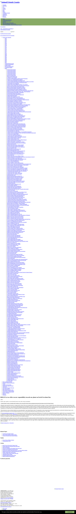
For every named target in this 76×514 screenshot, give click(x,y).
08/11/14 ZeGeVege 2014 (11, 253)
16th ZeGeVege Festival (11, 69)
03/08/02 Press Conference (12, 379)
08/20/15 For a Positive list (12, 242)
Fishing (4, 11)
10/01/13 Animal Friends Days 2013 (13, 261)
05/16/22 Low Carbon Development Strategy (15, 151)
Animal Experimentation (9, 64)
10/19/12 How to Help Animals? (13, 277)
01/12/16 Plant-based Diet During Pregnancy (15, 237)
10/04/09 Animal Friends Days (12, 299)
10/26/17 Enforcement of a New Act (13, 213)
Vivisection (5, 5)
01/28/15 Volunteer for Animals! (12, 248)
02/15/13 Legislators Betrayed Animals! (14, 270)
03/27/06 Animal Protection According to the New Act (16, 337)
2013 (6, 50)
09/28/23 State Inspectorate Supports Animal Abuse (16, 115)
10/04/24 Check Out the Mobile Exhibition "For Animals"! (17, 84)
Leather (4, 7)
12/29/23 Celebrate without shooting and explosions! (16, 106)
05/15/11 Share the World (11, 292)
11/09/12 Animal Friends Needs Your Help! (14, 276)
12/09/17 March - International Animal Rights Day (16, 210)
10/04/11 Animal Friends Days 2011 (13, 290)
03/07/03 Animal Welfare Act (12, 363)
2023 (6, 40)
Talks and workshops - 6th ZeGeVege (9, 23)
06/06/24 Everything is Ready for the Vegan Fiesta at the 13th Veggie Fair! (20, 90)
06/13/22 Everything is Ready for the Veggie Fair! (16, 146)
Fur (3, 6)
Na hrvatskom (2, 26)
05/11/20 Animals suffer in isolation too (14, 186)
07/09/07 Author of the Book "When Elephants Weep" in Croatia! (18, 324)
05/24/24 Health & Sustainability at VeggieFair (15, 92)
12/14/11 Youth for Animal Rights (13, 288)
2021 (6, 42)
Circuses (4, 8)
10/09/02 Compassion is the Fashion (13, 368)
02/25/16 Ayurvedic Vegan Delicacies (13, 235)
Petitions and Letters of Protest (8, 385)
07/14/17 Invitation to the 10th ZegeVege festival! (16, 220)
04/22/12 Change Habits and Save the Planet (15, 285)
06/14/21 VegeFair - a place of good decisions (15, 162)
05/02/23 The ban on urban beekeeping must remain (16, 126)
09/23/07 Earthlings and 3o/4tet (12, 322)
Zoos (3, 9)
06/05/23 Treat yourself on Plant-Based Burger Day (16, 123)
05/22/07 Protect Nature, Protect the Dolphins (15, 325)
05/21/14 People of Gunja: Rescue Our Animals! (15, 255)
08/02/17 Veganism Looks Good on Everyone (15, 218)
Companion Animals (6, 12)
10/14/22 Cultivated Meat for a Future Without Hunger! (17, 139)
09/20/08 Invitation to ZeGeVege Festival (14, 309)
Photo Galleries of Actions (7, 381)
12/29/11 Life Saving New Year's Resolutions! (15, 287)
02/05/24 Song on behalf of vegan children (14, 103)
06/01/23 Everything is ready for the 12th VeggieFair (16, 124)
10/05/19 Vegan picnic (11, 190)
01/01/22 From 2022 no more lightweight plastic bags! (16, 158)
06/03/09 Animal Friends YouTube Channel (14, 303)
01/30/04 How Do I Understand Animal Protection (16, 356)
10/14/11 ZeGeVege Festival (12, 289)
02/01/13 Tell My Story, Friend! (12, 271)
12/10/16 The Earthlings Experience (13, 227)
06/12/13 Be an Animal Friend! (12, 266)
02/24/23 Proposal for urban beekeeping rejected (15, 129)
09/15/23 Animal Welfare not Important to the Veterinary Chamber (18, 118)
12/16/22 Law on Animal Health (13, 133)
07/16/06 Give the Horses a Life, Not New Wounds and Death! (18, 332)
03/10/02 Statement (10, 378)
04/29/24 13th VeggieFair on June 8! (13, 96)
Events (4, 383)
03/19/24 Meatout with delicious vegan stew (15, 101)
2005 (6, 58)
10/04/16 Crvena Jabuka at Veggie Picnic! (14, 230)
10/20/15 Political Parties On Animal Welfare (15, 240)
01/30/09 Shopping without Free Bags (14, 306)
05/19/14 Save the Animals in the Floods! (14, 256)
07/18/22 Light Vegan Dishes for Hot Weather (15, 145)
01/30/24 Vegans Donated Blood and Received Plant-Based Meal (18, 104)
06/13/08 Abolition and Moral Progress (14, 315)
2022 (6, 41)
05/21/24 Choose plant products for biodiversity (15, 94)
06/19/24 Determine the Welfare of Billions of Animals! (17, 89)
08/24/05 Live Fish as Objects (12, 344)
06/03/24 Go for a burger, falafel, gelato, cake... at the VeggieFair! (18, 91)
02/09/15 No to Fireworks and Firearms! (14, 247)
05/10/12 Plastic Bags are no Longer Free (14, 284)
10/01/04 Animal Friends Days (12, 350)
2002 (6, 61)
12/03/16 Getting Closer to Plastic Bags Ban (15, 228)
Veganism (4, 4)
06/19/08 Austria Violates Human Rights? (14, 314)
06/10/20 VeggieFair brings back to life (14, 184)
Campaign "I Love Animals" (12, 77)
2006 (6, 57)
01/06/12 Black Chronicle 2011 (12, 286)
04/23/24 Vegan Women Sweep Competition (15, 97)
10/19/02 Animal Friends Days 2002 (13, 365)
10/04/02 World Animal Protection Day (14, 369)
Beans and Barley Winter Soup (8, 22)
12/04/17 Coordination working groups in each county (16, 211)
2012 (6, 51)
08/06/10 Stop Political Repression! (13, 297)
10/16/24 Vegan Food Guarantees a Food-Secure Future (17, 82)
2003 (6, 60)
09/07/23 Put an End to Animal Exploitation (15, 120)
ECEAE (5, 498)
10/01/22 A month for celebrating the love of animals (16, 142)
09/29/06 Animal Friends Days (12, 331)
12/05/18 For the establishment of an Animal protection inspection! (18, 202)
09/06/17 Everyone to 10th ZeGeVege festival (15, 216)
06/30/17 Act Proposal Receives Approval (14, 221)
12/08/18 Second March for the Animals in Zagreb (16, 201)
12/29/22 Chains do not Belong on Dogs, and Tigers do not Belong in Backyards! (21, 132)
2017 (6, 46)
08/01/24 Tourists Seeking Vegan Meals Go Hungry (16, 87)
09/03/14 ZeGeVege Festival (12, 252)
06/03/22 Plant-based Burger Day (13, 149)
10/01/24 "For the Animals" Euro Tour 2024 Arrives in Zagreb (18, 85)
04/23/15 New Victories (11, 246)
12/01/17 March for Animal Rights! (13, 212)
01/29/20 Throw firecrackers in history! (14, 188)
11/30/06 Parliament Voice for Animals (14, 329)
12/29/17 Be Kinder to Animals (12, 208)
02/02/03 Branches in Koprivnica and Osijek (15, 364)
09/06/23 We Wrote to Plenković (13, 121)
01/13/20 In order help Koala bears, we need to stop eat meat (17, 189)
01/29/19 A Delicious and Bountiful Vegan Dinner (16, 197)
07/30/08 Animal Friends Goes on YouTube (14, 312)
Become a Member (6, 392)
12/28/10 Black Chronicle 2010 (12, 293)
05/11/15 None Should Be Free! (12, 245)
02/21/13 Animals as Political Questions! (14, 269)
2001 (6, 62)
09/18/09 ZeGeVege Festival (12, 301)
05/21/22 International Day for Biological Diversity (16, 150)
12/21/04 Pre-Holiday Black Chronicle (14, 348)
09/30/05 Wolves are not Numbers (13, 341)
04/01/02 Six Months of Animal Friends (14, 375)
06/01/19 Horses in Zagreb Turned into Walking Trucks (17, 192)
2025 (6, 38)
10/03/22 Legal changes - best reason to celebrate (15, 141)
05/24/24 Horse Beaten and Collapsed (13, 93)
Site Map (2, 33)
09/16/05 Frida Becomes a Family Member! (14, 342)
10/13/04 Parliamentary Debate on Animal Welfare (16, 349)
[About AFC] (59, 488)
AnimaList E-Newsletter (7, 384)
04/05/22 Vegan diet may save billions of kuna (15, 155)
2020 (6, 43)
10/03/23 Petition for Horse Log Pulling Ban (15, 114)
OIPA (12, 498)
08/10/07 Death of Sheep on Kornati (13, 323)
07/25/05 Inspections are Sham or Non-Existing (15, 345)
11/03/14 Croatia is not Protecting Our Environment (16, 251)
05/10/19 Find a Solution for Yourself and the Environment (17, 194)
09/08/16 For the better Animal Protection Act (15, 232)
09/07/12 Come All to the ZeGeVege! (13, 281)
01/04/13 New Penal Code (11, 274)
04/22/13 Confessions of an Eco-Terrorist (14, 267)
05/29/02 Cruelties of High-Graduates (13, 372)
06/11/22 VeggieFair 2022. (11, 147)
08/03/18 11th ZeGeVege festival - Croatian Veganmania (17, 204)
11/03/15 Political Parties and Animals (13, 239)
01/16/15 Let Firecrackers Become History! (14, 249)
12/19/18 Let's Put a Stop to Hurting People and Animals (17, 200)
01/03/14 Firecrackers (11, 258)
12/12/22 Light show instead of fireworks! (14, 135)
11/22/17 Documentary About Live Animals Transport (12, 24)
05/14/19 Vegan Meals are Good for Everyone (15, 193)
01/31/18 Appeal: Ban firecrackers (13, 206)
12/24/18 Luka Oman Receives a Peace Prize (15, 198)
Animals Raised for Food (9, 63)
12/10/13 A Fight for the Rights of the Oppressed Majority (17, 259)
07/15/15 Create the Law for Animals (13, 243)
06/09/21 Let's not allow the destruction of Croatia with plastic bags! (19, 163)
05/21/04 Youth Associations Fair (13, 354)
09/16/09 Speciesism (10, 302)
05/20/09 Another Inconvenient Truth (9, 455)
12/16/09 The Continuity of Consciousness (14, 298)
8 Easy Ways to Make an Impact (8, 390)
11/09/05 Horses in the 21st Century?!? (14, 338)
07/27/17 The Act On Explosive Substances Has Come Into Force (18, 219)
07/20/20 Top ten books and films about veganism (16, 181)
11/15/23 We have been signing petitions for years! (16, 110)
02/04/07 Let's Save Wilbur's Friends (13, 326)
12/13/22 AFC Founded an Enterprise (13, 134)
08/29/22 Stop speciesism (11, 143)
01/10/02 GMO (10, 380)
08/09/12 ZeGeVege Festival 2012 (13, 282)
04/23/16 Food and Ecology (12, 234)
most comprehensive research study (8, 413)
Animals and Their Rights (7, 19)
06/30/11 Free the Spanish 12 (12, 291)
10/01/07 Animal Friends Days (12, 321)
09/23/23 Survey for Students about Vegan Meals (15, 116)
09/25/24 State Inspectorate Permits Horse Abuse (15, 86)
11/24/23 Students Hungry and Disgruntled (14, 108)
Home (4, 18)
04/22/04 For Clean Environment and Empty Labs (16, 355)
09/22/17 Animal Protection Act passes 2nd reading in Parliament (18, 215)
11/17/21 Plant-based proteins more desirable (15, 159)
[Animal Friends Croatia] (10, 2)
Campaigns (5, 13)
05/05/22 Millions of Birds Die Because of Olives (16, 152)
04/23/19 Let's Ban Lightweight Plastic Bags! (15, 196)
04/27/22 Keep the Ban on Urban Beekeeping (15, 153)
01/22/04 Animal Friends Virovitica (13, 357)
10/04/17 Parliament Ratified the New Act (14, 214)
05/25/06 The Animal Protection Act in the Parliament (16, 335)
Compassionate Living (7, 20)
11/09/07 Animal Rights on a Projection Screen (15, 318)
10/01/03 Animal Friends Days (12, 358)
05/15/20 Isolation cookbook (12, 185)
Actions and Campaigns (7, 37)
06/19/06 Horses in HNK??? (12, 334)
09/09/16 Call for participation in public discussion (16, 231)
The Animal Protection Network (8, 387)
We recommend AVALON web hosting (7, 35)
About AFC (5, 386)
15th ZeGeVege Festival (11, 70)
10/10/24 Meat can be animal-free (13, 83)
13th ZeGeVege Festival (11, 72)
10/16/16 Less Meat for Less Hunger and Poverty (15, 229)
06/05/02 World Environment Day (9, 456)
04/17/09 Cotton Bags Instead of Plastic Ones (15, 304)
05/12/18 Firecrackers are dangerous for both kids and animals (18, 205)
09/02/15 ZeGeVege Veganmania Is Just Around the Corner (17, 241)
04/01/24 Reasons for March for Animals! (14, 100)
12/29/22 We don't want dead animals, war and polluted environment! (19, 131)
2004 (6, 59)
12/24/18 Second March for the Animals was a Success (16, 199)
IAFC (8, 498)
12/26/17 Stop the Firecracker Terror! (13, 209)
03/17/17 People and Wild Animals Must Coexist (15, 225)
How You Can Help (6, 388)
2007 (6, 56)
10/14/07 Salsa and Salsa (11, 320)
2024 (6, 39)
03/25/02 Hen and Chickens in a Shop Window (15, 376)
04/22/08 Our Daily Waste (11, 316)
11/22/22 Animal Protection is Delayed (14, 137)
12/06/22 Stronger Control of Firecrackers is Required (16, 136)
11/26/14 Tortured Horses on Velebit (13, 250)
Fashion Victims (8, 65)
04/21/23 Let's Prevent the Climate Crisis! (14, 127)
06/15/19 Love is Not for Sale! (12, 191)
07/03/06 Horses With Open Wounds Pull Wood (15, 333)
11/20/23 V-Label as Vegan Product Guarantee (15, 109)
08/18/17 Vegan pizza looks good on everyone (15, 217)
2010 (6, 53)
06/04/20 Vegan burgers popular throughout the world (12, 451)
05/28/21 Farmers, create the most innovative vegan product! (17, 164)
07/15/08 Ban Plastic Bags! (12, 313)
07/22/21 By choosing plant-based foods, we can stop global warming (15, 450)
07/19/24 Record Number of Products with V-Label (16, 88)
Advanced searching (7, 33)
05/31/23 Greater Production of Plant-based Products (16, 125)
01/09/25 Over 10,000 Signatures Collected (14, 79)
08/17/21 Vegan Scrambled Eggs (13, 160)
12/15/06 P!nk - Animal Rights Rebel (13, 327)
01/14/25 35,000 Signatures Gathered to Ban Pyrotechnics (17, 78)
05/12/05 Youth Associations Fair (13, 346)
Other (6, 68)
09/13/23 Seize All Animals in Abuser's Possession (16, 119)
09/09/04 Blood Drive (11, 351)
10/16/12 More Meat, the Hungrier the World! (15, 278)
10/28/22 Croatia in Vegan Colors (13, 138)
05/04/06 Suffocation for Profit (12, 336)
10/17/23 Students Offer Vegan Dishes (14, 113)
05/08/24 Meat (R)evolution (12, 95)
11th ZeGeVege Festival (11, 74)
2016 (6, 47)
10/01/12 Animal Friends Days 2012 (13, 280)
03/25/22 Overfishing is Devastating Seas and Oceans (12, 448)
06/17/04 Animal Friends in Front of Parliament (15, 352)
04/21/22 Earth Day (10, 154)
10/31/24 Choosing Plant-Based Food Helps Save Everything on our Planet (20, 81)
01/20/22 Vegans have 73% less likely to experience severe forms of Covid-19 (20, 156)
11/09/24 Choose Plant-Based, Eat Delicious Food (16, 80)
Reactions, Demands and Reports (8, 382)
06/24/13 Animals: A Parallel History (13, 265)
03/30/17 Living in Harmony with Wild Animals (15, 224)
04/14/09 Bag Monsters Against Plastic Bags (15, 305)
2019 (6, 44)
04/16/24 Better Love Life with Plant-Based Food (16, 98)
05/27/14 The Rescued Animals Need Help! (15, 254)
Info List (4, 393)
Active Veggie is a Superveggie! (8, 391)
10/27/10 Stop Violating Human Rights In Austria (16, 294)
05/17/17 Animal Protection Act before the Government (17, 222)
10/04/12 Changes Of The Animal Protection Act (15, 279)
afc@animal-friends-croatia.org (5, 502)
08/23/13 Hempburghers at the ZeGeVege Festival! (16, 263)
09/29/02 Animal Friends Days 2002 (13, 370)
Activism (4, 21)
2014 (6, 49)
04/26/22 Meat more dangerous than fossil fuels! (11, 446)
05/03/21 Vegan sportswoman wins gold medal (15, 166)
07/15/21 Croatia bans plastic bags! (13, 161)
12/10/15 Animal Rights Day (12, 238)
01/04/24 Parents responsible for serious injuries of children (17, 105)
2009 (6, 54)
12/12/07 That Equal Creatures (12, 317)
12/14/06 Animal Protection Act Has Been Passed (16, 328)
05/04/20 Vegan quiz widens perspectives (14, 187)
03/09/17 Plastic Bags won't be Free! (13, 226)
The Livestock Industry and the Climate (10, 434)
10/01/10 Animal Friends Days (12, 295)
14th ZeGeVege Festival (11, 71)
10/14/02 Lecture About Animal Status (14, 366)
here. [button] (41, 511)
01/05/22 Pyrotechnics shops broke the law (14, 157)
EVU (7, 497)
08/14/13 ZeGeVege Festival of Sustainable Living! (16, 264)
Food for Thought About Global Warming (10, 435)
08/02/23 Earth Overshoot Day (12, 122)
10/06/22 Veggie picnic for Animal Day (14, 140)
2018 (6, 45)
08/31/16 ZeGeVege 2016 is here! (13, 233)
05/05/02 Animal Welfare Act (12, 373)
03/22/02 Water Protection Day (12, 377)
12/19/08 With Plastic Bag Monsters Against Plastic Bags (17, 307)
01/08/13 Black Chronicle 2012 (12, 273)
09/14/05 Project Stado (11, 343)
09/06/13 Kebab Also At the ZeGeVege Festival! (15, 262)
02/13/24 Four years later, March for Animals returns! (16, 102)
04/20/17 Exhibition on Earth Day (13, 223)
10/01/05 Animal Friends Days (12, 340)
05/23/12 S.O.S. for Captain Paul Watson (14, 283)
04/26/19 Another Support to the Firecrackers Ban (16, 195)
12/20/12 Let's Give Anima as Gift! (13, 275)
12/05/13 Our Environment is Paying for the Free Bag (16, 260)
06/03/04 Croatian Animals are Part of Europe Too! (16, 353)
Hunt (3, 10)
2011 (6, 52)
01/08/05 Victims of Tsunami (12, 347)
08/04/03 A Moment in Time (12, 361)
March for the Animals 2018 (12, 76)
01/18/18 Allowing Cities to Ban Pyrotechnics (15, 207)
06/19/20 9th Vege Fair (11, 183)
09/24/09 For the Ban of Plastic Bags (13, 300)
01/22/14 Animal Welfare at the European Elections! (16, 257)
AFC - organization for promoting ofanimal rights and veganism (6, 29)
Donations (4, 394)
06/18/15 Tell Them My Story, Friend (13, 244)
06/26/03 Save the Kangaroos (12, 362)
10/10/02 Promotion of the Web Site (13, 367)
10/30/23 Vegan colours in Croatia (13, 112)
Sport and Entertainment (9, 66)
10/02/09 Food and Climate (7, 454)
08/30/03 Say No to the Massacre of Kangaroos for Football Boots (18, 360)
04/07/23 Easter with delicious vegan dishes (14, 128)
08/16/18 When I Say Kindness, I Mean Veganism (16, 203)
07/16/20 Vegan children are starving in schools (15, 182)
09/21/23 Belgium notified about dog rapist (14, 117)
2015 (6, 48)
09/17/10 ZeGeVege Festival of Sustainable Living (16, 296)
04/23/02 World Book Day (12, 374)
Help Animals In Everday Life (8, 389)
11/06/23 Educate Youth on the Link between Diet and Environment (19, 111)
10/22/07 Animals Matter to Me (12, 319)
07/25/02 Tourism (10, 371)
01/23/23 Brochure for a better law (13, 130)
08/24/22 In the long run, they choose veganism (15, 144)
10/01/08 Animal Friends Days (12, 308)
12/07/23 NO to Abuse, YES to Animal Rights (15, 107)
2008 (6, 55)
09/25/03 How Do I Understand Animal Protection (16, 359)
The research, (14, 414)
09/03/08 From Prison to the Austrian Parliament (15, 311)
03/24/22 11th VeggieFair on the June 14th (10, 449)
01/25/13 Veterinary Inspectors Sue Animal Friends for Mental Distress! (19, 272)
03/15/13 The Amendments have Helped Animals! (16, 268)
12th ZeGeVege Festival (11, 73)
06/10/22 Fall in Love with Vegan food (14, 148)
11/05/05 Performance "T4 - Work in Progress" (15, 339)
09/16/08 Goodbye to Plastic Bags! (13, 310)
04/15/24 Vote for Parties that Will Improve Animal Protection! (18, 99)
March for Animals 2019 (11, 75)
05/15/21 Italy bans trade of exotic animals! (14, 165)
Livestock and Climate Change (8, 433)
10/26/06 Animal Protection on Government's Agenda (16, 330)
